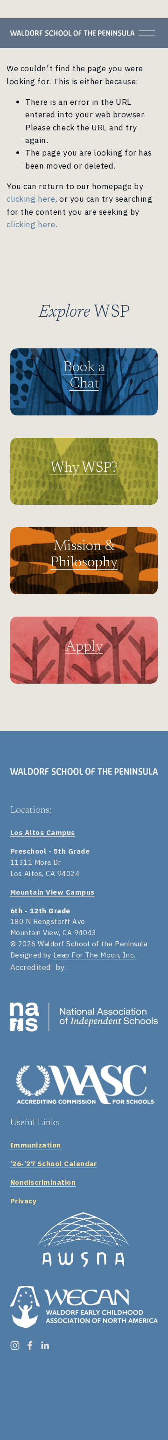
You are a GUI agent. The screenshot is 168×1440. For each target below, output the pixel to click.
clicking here (31, 198)
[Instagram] (15, 1345)
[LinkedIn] (44, 1345)
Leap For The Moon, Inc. (94, 955)
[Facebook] (30, 1345)
